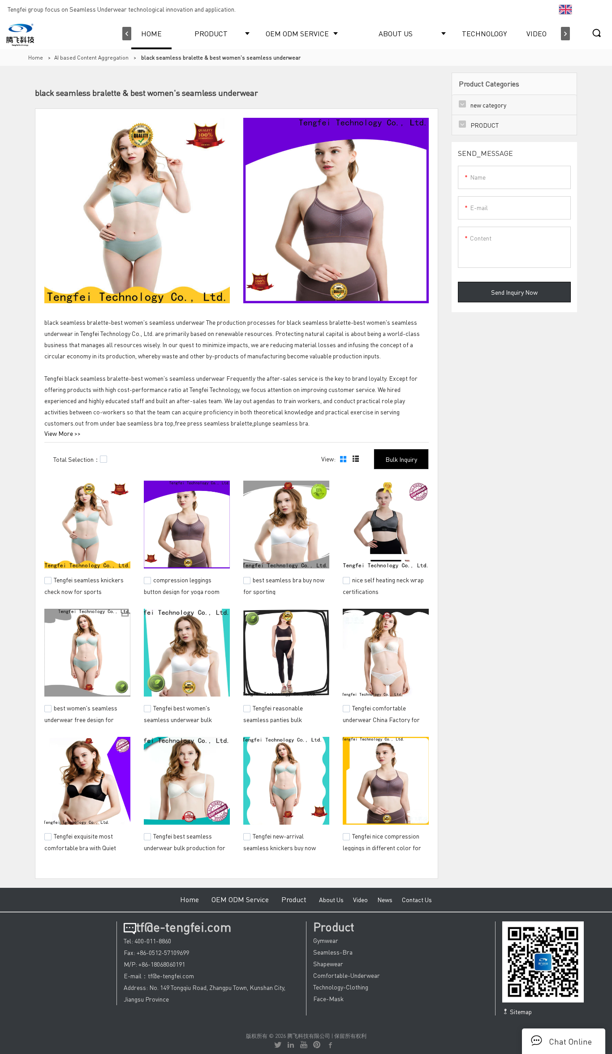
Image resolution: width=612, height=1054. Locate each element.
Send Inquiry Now (514, 292)
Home (35, 57)
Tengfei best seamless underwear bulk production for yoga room (184, 846)
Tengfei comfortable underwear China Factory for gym (381, 718)
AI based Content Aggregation (91, 57)
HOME (151, 33)
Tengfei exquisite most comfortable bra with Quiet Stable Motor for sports (80, 846)
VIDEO (536, 33)
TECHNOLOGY (484, 33)
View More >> (62, 433)
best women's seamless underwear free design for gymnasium (80, 718)
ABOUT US (396, 33)
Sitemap (520, 1011)
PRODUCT (211, 33)
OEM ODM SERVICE (297, 33)
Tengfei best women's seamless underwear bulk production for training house (183, 718)
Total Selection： (76, 459)
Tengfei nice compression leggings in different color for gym (382, 846)
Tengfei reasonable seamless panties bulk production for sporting (274, 718)
